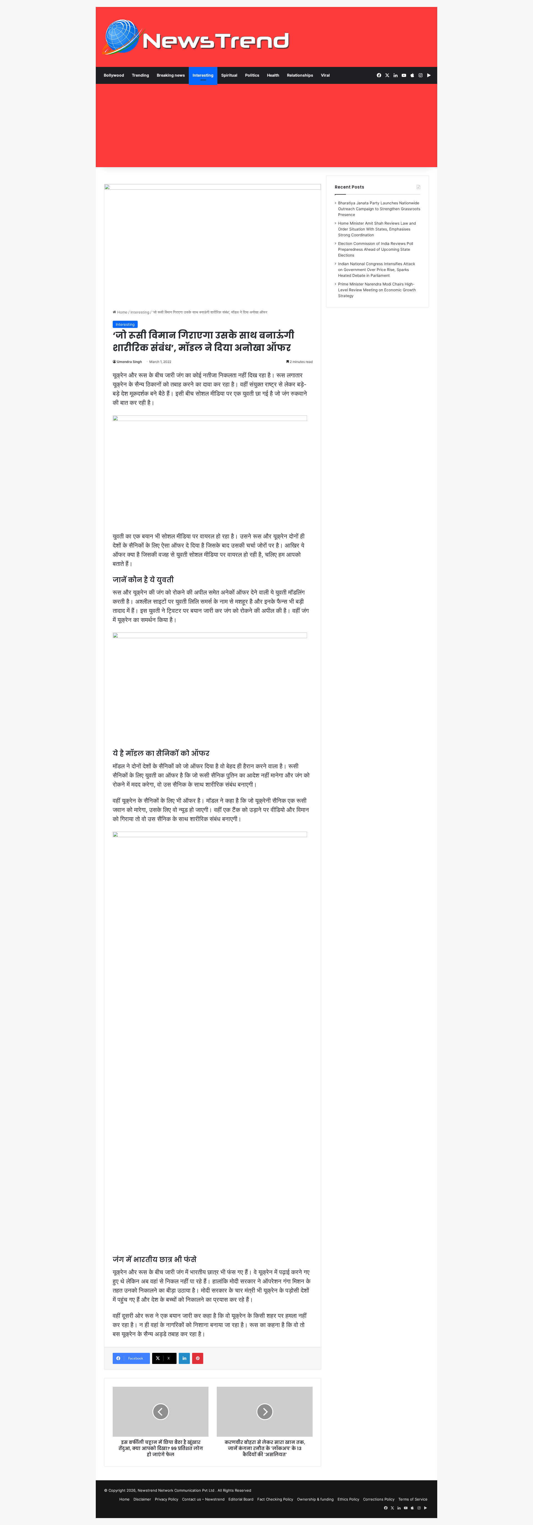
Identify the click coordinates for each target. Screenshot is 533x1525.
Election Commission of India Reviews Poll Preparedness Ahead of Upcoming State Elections (375, 249)
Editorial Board (240, 1499)
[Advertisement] (266, 125)
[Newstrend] (195, 37)
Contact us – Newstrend (203, 1499)
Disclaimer (142, 1499)
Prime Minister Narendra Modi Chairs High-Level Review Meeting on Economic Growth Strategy (377, 290)
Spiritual (229, 75)
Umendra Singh (129, 362)
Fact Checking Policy (275, 1499)
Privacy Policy (166, 1499)
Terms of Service (413, 1499)
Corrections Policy (378, 1499)
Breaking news (171, 75)
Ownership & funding (315, 1499)
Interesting (203, 75)
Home (121, 312)
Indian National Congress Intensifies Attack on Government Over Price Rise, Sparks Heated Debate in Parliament (376, 270)
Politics (252, 75)
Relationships (300, 75)
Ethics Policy (348, 1499)
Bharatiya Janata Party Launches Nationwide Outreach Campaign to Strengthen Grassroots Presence (379, 209)
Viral (325, 75)
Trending (140, 75)
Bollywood (114, 75)
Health (273, 75)
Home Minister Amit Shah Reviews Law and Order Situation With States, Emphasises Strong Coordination (377, 229)
